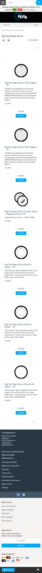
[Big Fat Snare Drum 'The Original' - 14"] (21, 135)
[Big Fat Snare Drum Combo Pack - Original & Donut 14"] (21, 199)
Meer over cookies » (29, 10)
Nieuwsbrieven (7, 521)
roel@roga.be (6, 443)
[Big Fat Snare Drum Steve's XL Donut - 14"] (21, 372)
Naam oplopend (33, 40)
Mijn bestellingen (8, 510)
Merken (9, 30)
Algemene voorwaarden (10, 466)
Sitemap (5, 487)
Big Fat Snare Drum (18, 30)
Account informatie (9, 506)
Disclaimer (5, 469)
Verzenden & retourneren (11, 480)
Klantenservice (7, 484)
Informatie (21, 116)
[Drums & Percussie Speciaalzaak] (21, 16)
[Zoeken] (39, 2)
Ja (14, 10)
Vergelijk (8, 103)
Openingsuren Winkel (9, 462)
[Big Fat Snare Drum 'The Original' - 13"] (21, 70)
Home (3, 30)
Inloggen (36, 25)
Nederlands (6, 25)
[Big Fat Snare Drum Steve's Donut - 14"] (21, 312)
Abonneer (21, 545)
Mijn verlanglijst (7, 517)
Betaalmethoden (8, 477)
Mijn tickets (6, 513)
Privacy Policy (6, 473)
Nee (20, 10)
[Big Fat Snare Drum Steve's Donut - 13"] (21, 252)
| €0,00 (9, 570)
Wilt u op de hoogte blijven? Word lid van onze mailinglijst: (12, 535)
